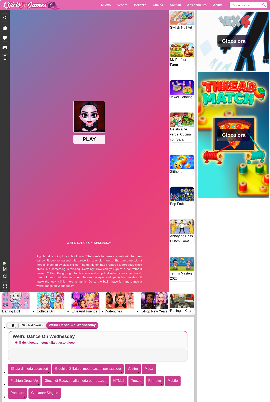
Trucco (136, 380)
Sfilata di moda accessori (29, 368)
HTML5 (118, 380)
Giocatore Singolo (44, 393)
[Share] (5, 17)
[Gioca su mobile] (5, 58)
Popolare (17, 393)
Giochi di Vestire (32, 325)
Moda (149, 368)
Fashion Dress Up (24, 380)
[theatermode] (5, 271)
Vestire (133, 368)
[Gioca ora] (233, 69)
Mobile (173, 380)
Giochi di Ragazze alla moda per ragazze (76, 380)
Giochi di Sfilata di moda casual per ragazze (88, 368)
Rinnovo (154, 380)
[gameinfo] (5, 48)
